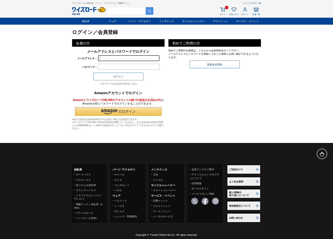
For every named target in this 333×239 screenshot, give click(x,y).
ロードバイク (83, 174)
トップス (119, 206)
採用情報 (197, 183)
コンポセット (122, 185)
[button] (118, 111)
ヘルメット (120, 200)
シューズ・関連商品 (125, 216)
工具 (155, 174)
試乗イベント (160, 200)
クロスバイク (83, 180)
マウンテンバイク (86, 190)
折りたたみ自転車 (86, 185)
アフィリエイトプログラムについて (204, 176)
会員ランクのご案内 (203, 169)
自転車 (85, 21)
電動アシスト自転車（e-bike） (88, 205)
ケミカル (158, 180)
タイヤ (118, 180)
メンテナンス (166, 21)
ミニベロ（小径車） (87, 218)
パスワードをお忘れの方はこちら (118, 83)
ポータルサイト (200, 188)
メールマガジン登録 (203, 193)
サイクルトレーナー (193, 21)
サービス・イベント (247, 21)
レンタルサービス (163, 216)
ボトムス (119, 211)
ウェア (112, 21)
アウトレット (220, 21)
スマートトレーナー (164, 190)
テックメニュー (162, 211)
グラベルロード (84, 213)
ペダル (118, 190)
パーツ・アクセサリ (139, 21)
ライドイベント (162, 206)
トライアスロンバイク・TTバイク (88, 197)
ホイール (119, 174)
